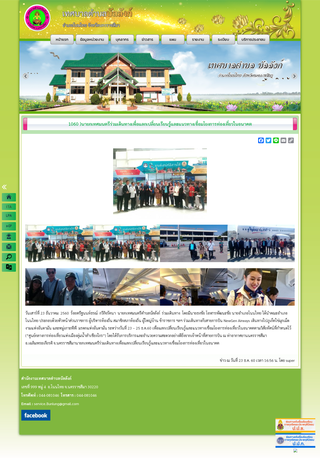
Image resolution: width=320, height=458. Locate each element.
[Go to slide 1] (152, 108)
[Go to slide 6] (168, 108)
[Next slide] (294, 76)
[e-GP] (9, 226)
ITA (9, 206)
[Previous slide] (25, 76)
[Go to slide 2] (155, 107)
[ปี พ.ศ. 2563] (9, 216)
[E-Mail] (9, 247)
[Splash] (9, 197)
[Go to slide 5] (165, 108)
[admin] (9, 236)
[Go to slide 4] (162, 108)
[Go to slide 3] (158, 108)
